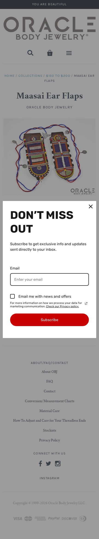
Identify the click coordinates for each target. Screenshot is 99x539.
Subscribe (49, 320)
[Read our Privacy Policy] (86, 303)
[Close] (90, 206)
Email (15, 268)
